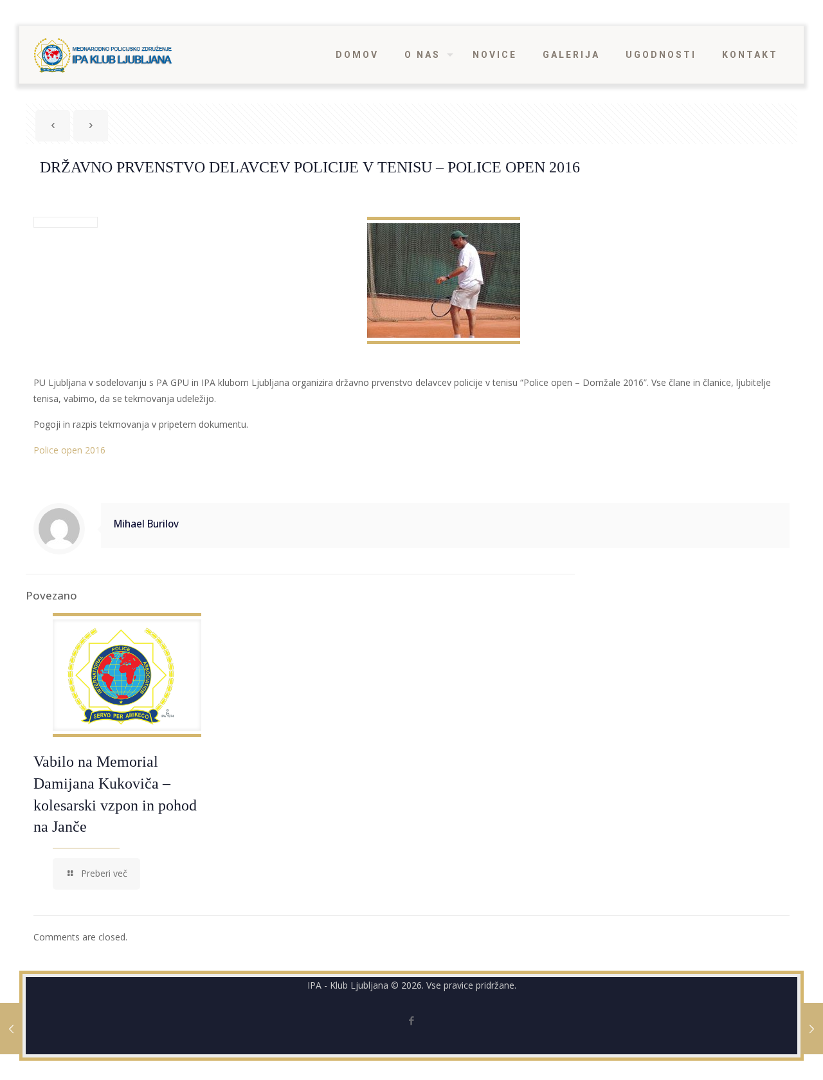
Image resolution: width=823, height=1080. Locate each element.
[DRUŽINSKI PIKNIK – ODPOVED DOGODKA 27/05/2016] (811, 1028)
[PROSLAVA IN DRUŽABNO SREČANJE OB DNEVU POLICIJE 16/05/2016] (11, 1028)
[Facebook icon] (412, 1020)
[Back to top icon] (761, 1053)
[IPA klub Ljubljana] (103, 55)
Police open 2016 (69, 450)
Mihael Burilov (146, 524)
